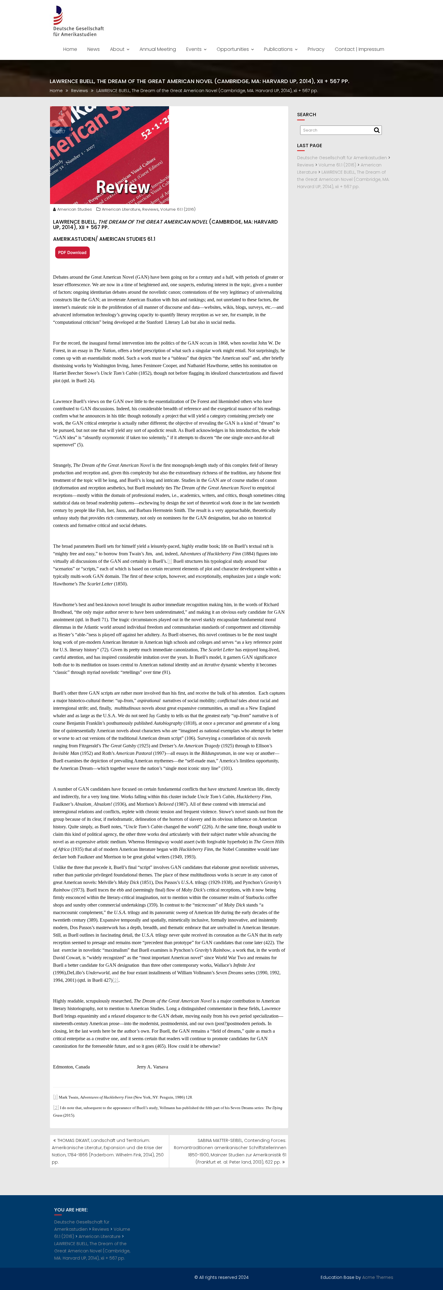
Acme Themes (377, 1277)
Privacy (316, 49)
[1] (169, 561)
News (93, 49)
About (117, 49)
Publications (278, 49)
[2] (115, 980)
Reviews (150, 209)
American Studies (74, 209)
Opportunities (233, 49)
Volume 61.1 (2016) (178, 209)
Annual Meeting (158, 49)
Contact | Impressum (359, 49)
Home (70, 49)
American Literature (121, 209)
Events (194, 49)
